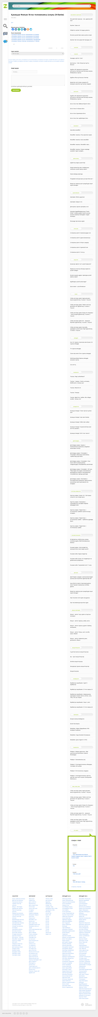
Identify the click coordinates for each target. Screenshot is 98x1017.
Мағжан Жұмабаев (84, 900)
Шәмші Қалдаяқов (84, 985)
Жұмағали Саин (66, 955)
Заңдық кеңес (16, 948)
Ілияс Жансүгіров (83, 998)
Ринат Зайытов (83, 942)
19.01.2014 (13, 17)
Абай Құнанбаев (66, 898)
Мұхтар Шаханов (83, 926)
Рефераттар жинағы (17, 913)
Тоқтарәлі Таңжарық (84, 961)
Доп (12, 22)
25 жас (47, 918)
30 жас (47, 919)
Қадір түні (48, 934)
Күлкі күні (31, 916)
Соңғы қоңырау (33, 934)
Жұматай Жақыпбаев (68, 953)
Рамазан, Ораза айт (34, 971)
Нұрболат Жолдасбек (84, 932)
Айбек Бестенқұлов (67, 916)
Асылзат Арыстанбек (68, 915)
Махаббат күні (33, 919)
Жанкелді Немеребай (68, 950)
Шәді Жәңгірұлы (83, 980)
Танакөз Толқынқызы (85, 956)
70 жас (47, 929)
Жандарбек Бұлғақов (68, 947)
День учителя (32, 950)
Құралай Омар (66, 977)
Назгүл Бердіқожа (84, 927)
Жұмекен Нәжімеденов (68, 956)
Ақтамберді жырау (67, 906)
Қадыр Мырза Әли (67, 971)
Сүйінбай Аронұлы (84, 947)
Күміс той (48, 915)
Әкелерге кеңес (16, 953)
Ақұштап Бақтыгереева (68, 902)
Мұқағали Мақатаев (84, 923)
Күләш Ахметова (66, 966)
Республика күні (33, 953)
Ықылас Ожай (83, 996)
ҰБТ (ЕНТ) (14, 942)
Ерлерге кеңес (16, 950)
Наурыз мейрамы (33, 913)
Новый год (32, 900)
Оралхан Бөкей (83, 939)
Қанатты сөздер (16, 940)
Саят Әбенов (82, 948)
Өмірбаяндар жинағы (18, 919)
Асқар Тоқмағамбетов (68, 913)
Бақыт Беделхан (66, 924)
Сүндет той (49, 905)
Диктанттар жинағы (17, 900)
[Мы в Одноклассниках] (26, 1013)
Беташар (48, 911)
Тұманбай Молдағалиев (85, 969)
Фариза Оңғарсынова (85, 993)
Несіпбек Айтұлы (83, 929)
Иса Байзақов (66, 960)
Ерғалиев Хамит (66, 985)
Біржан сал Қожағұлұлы (68, 937)
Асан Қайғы (65, 910)
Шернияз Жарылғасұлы (85, 988)
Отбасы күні (32, 943)
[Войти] (5, 13)
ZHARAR (50, 48)
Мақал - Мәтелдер (17, 906)
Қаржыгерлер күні (34, 958)
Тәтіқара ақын (83, 958)
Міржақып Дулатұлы (84, 924)
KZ (14, 44)
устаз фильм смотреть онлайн (24, 61)
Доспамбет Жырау (67, 942)
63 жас (47, 927)
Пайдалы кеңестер (17, 943)
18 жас (47, 916)
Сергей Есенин (83, 951)
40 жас (47, 921)
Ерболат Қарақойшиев (68, 982)
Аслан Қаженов (66, 911)
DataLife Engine (21, 1005)
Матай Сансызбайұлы (85, 906)
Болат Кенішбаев (67, 939)
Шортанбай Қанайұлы (85, 990)
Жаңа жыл (31, 898)
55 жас (47, 924)
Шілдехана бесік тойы (51, 908)
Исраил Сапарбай (67, 963)
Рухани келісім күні (34, 951)
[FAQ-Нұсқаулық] (5, 35)
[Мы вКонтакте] (18, 1013)
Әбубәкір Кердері (67, 919)
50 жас (47, 923)
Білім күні (31, 942)
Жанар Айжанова (67, 945)
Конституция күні (33, 940)
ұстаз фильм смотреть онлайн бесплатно (48, 59)
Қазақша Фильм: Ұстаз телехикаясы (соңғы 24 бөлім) (37, 14)
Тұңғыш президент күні (35, 960)
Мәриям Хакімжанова (85, 918)
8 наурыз (31, 910)
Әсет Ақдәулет (66, 923)
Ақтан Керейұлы (66, 903)
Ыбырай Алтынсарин (84, 995)
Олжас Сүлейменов (84, 935)
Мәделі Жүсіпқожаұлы (85, 908)
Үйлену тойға (49, 898)
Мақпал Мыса (83, 905)
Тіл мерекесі (32, 945)
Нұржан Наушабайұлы (85, 931)
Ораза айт (48, 932)
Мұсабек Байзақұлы (84, 911)
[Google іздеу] (5, 27)
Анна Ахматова (66, 918)
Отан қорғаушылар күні (35, 929)
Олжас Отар (82, 937)
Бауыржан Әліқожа (67, 929)
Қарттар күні (32, 947)
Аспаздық (14, 927)
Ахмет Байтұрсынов (67, 900)
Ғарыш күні (32, 918)
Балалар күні (32, 935)
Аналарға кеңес (16, 955)
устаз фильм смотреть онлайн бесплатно (43, 61)
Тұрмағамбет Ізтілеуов (85, 964)
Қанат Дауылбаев (67, 968)
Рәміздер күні (32, 937)
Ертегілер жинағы (17, 932)
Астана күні (32, 939)
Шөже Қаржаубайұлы (84, 992)
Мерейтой (48, 903)
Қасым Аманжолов (67, 976)
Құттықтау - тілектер (17, 937)
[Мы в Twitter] (21, 1013)
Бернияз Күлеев (66, 935)
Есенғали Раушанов (67, 979)
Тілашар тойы (49, 906)
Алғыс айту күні (33, 908)
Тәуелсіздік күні (33, 966)
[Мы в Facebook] (15, 1013)
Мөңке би (81, 916)
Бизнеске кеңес (16, 945)
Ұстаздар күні (32, 948)
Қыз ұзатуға (49, 900)
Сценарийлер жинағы (18, 915)
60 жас (47, 926)
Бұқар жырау (65, 940)
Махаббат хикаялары (18, 939)
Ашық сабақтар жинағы (18, 898)
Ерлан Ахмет (65, 984)
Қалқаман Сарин (66, 969)
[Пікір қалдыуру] (5, 42)
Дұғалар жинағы (16, 935)
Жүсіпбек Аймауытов (68, 958)
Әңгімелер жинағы (17, 929)
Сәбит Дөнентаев (83, 950)
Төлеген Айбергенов (84, 963)
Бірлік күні (32, 921)
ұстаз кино (18, 59)
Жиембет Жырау (66, 951)
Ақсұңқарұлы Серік (67, 908)
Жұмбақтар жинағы (17, 908)
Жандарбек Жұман (67, 948)
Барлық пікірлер (76, 886)
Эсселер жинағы (16, 924)
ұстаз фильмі (25, 59)
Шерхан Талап (83, 987)
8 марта (31, 911)
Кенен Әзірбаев (66, 964)
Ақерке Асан (65, 905)
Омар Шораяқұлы (84, 934)
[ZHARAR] (5, 7)
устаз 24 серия (11, 59)
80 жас (47, 931)
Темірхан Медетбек (84, 960)
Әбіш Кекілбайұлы (67, 921)
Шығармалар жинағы (18, 923)
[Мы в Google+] (24, 1013)
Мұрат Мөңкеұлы (83, 910)
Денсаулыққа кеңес (17, 947)
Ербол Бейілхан (66, 980)
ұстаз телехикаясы (32, 59)
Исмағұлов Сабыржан (68, 961)
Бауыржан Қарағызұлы (68, 931)
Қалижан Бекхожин (67, 974)
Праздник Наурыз (34, 915)
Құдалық (48, 902)
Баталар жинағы (16, 931)
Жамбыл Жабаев (66, 943)
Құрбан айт (32, 972)
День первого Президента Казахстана (32, 963)
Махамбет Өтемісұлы (84, 898)
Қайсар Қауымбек (67, 972)
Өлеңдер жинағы (16, 921)
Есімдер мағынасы (17, 934)
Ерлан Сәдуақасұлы (67, 987)
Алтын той (48, 913)
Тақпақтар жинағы (17, 902)
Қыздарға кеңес (16, 951)
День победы (32, 932)
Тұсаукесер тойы (50, 910)
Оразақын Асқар (83, 940)
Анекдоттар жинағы (17, 926)
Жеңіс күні (32, 931)
